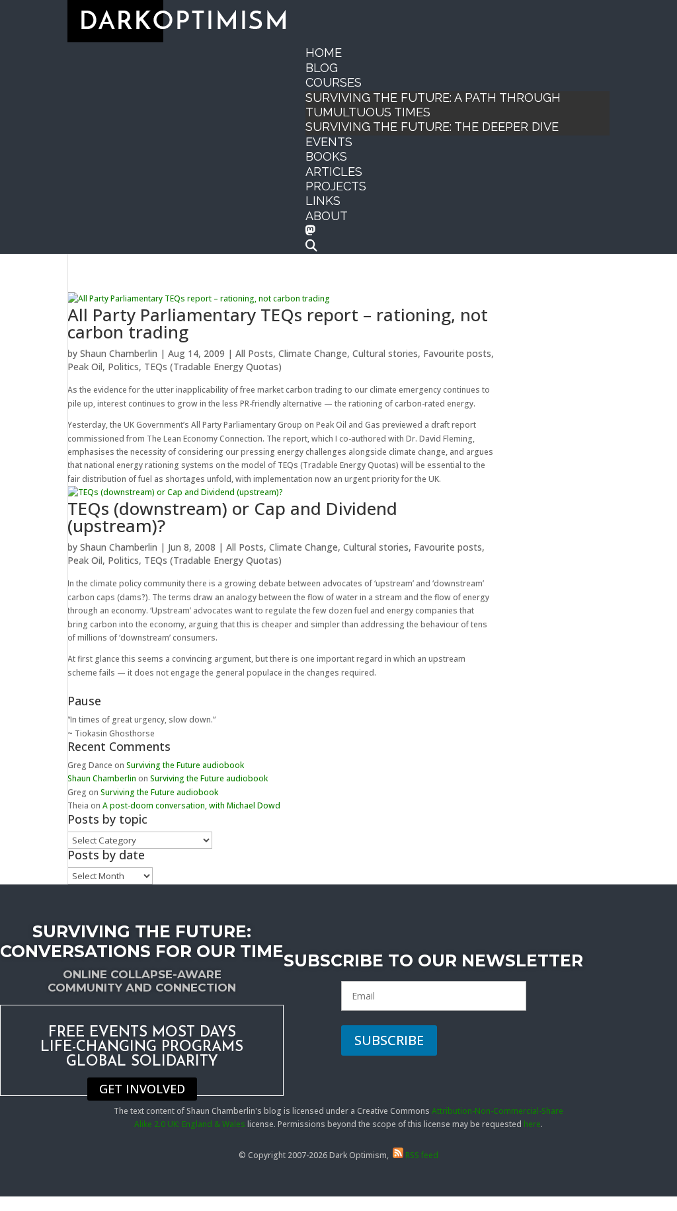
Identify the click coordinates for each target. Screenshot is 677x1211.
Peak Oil (84, 366)
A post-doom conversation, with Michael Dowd (191, 805)
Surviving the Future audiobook (185, 765)
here (532, 1124)
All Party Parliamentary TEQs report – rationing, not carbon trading (277, 323)
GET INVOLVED (142, 1089)
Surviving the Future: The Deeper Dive (432, 127)
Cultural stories (385, 353)
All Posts (254, 353)
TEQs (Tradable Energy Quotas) (213, 366)
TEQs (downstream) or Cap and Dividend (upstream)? (232, 516)
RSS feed (420, 1155)
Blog (321, 68)
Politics (123, 366)
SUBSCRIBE (389, 1040)
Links (322, 201)
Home (323, 52)
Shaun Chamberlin (118, 353)
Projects (335, 186)
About (326, 216)
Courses (333, 82)
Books (326, 156)
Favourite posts (457, 353)
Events (328, 142)
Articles (333, 171)
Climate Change (312, 353)
